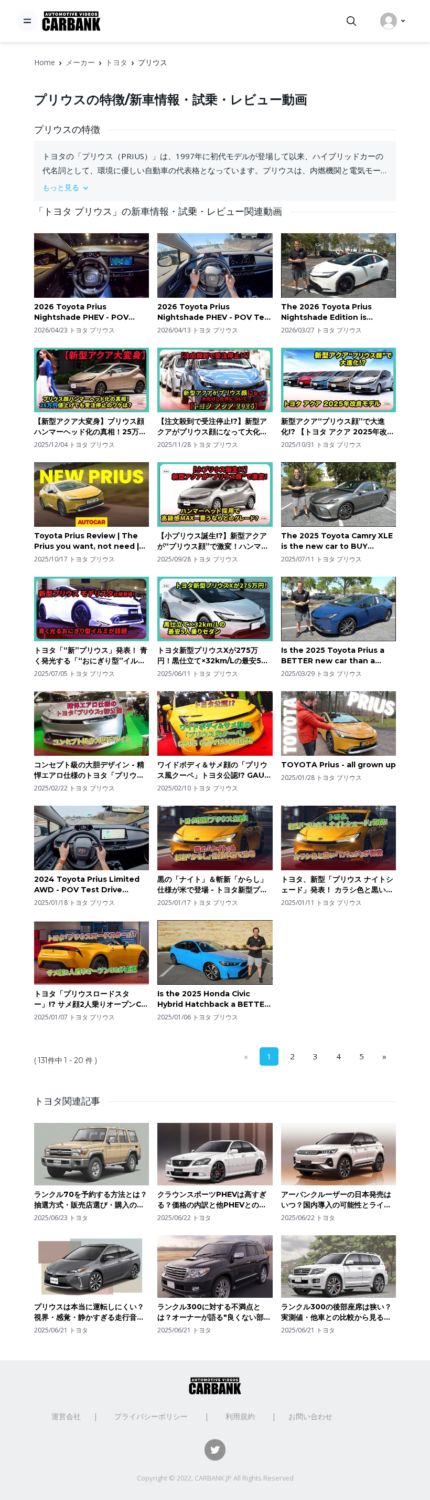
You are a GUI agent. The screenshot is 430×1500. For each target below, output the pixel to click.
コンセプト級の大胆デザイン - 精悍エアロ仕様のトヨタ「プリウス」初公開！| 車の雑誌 (89, 770)
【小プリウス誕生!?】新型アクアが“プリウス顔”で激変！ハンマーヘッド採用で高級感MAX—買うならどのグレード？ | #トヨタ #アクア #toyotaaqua (213, 541)
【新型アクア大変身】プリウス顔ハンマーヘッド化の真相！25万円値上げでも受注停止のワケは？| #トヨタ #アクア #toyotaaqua (90, 426)
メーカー (80, 62)
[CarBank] (71, 21)
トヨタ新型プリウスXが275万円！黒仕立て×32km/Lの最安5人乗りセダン (212, 655)
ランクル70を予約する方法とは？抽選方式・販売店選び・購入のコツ (90, 1200)
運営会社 (66, 1416)
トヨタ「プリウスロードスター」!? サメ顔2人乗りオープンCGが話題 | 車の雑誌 (90, 999)
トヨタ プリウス (92, 330)
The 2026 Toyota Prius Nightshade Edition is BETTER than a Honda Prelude (326, 312)
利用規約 (240, 1416)
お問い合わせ (310, 1416)
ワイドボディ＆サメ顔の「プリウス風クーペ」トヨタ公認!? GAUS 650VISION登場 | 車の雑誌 (213, 770)
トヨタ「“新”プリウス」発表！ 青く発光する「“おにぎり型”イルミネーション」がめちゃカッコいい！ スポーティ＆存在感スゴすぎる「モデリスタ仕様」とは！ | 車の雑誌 (90, 655)
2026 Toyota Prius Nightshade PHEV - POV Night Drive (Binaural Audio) (89, 312)
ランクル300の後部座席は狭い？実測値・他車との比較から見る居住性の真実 (336, 1312)
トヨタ (116, 62)
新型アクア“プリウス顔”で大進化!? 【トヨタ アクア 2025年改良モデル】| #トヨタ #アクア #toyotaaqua (337, 426)
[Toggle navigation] (27, 21)
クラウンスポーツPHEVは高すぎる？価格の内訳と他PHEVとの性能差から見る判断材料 (211, 1200)
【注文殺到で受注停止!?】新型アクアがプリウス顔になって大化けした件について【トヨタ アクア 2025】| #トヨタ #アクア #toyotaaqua (212, 426)
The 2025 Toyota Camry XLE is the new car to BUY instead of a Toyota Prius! (337, 541)
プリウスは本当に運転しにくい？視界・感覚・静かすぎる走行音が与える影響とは (89, 1312)
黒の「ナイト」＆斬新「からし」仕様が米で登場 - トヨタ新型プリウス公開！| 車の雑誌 (212, 884)
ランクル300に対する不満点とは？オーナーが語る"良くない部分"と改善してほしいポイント (210, 1312)
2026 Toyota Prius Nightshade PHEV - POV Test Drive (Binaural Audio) (214, 312)
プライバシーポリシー (151, 1416)
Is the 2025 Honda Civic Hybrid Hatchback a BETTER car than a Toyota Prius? (213, 999)
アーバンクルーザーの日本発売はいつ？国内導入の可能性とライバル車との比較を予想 (336, 1200)
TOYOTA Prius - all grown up (338, 764)
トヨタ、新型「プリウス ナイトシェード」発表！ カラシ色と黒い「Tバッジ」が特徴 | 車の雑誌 (337, 884)
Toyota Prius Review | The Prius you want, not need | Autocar (86, 541)
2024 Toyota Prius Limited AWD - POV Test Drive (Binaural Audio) (86, 884)
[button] (215, 187)
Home (44, 62)
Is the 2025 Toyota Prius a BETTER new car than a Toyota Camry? (332, 655)
